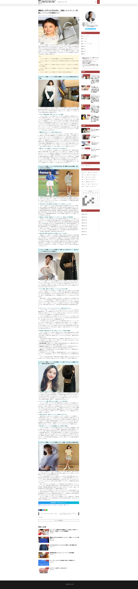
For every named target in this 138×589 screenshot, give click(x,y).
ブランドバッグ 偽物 (85, 63)
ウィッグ (84, 38)
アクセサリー (85, 36)
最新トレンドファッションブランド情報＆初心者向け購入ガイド (47, 2)
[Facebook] (39, 510)
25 (88, 202)
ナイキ (95, 177)
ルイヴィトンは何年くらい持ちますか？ (58, 568)
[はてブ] (43, 510)
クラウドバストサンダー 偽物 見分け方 (95, 144)
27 (92, 202)
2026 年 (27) (85, 214)
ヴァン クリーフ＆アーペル (91, 186)
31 (85, 204)
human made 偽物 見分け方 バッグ (95, 130)
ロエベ (84, 177)
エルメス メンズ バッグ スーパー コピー (89, 61)
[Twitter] (41, 510)
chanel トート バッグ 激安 (86, 62)
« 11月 (83, 205)
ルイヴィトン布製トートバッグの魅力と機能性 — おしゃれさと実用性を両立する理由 (56, 58)
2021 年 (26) (85, 228)
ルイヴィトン (85, 172)
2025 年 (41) (85, 217)
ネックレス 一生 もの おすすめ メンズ (95, 150)
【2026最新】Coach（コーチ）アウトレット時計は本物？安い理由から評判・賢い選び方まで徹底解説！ (95, 89)
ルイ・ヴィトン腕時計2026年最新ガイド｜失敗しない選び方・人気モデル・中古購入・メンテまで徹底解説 (64, 530)
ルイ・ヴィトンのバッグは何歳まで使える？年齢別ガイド (62, 560)
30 (83, 204)
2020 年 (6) (85, 231)
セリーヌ (84, 186)
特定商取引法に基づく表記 (70, 584)
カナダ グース (94, 179)
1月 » (86, 205)
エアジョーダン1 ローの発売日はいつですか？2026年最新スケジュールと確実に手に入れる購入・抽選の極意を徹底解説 (95, 99)
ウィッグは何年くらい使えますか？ (95, 157)
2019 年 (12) (85, 234)
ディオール (88, 179)
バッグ (54, 15)
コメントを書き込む (59, 520)
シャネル (96, 172)
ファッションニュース (87, 43)
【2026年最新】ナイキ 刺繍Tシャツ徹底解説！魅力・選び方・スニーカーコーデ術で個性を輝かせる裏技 (95, 119)
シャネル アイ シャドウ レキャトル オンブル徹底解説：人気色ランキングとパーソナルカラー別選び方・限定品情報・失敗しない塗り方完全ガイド (95, 80)
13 (92, 198)
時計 (84, 46)
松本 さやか (45, 15)
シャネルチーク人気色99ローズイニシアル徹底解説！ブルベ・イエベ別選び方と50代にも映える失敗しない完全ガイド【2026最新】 (95, 109)
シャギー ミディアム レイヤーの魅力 (95, 137)
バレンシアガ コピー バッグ (87, 60)
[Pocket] (45, 510)
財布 (84, 51)
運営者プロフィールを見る (90, 28)
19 (90, 200)
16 (83, 200)
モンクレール (91, 172)
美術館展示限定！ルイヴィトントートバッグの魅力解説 (62, 552)
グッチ (84, 179)
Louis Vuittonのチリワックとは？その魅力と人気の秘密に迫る (63, 545)
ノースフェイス (89, 177)
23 (83, 202)
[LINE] (46, 510)
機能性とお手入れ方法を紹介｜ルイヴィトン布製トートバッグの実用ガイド (64, 538)
